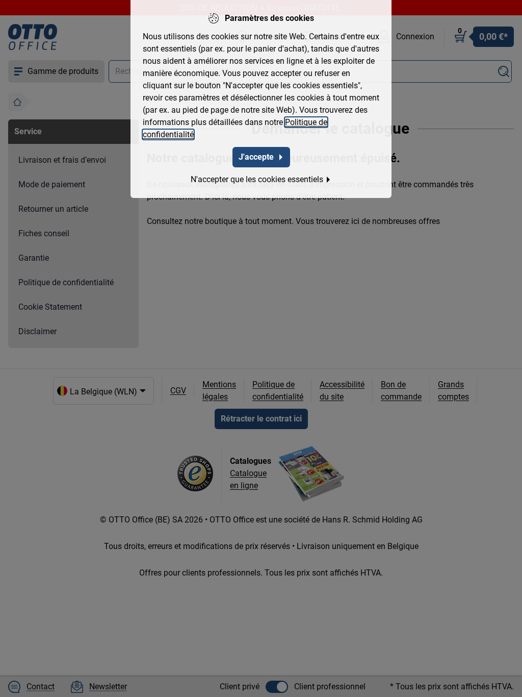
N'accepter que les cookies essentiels (257, 179)
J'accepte (256, 157)
